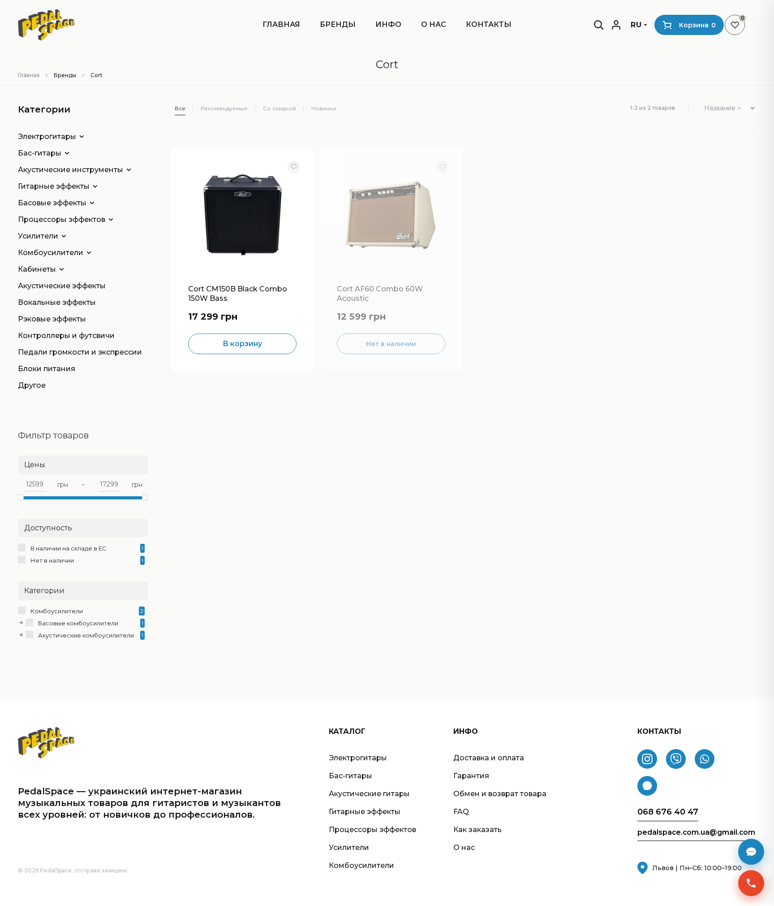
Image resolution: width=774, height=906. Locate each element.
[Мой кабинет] (616, 24)
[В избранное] (294, 166)
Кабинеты (37, 269)
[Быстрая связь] (751, 883)
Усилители (38, 236)
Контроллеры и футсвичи (66, 335)
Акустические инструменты (70, 169)
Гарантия (471, 776)
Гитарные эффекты (54, 186)
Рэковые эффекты (52, 319)
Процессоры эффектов (61, 219)
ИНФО (388, 24)
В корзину (242, 343)
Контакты (489, 24)
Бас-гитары (39, 153)
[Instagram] (647, 759)
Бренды (338, 24)
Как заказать (477, 829)
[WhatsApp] (704, 759)
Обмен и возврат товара (499, 793)
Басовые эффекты (52, 203)
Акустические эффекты (62, 286)
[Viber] (676, 759)
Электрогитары (47, 136)
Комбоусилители (50, 252)
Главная (281, 24)
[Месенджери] (751, 852)
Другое (32, 385)
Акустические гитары (369, 793)
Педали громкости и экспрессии (76, 352)
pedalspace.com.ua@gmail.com (696, 832)
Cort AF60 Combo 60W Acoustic (380, 294)
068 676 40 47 (667, 812)
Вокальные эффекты (57, 302)
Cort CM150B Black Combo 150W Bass (237, 294)
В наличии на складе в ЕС (68, 548)
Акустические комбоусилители (86, 635)
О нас (433, 24)
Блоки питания (46, 368)
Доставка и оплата (488, 758)
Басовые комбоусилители (78, 623)
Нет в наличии (52, 560)
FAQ (461, 811)
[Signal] (647, 786)
